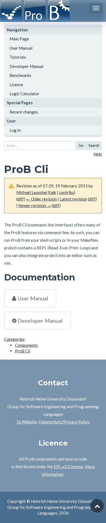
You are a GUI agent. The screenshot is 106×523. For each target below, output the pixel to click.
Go (81, 145)
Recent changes (24, 111)
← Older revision (41, 198)
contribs (66, 192)
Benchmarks (20, 75)
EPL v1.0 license (68, 466)
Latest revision (73, 198)
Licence (16, 84)
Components (26, 345)
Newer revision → (34, 205)
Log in (15, 130)
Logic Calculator (24, 93)
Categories (14, 339)
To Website (26, 421)
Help (97, 153)
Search (94, 145)
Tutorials (18, 57)
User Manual (21, 48)
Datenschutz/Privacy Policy (64, 421)
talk (52, 192)
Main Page (19, 38)
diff (20, 198)
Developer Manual (26, 66)
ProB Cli (22, 350)
